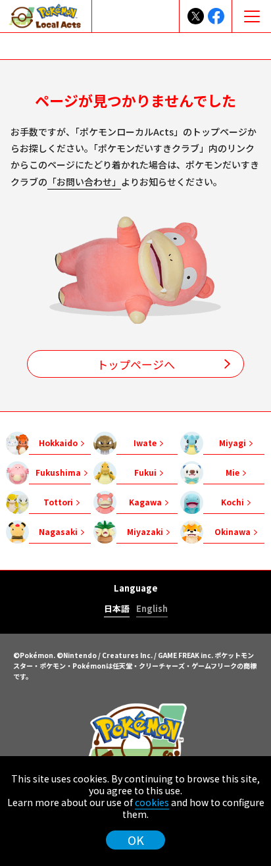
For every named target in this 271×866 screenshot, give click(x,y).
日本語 (117, 609)
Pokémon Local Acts (135, 747)
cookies (152, 802)
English (152, 609)
